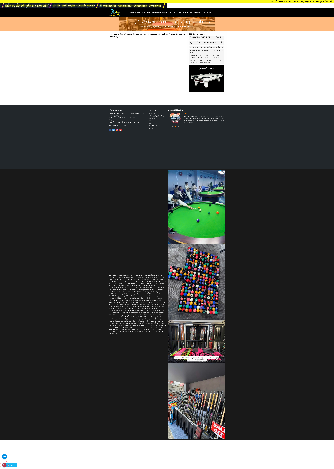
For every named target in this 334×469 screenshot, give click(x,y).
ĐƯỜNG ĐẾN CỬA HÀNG (159, 13)
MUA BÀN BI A (208, 13)
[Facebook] (110, 130)
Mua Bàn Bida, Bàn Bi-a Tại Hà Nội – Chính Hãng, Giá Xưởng (206, 51)
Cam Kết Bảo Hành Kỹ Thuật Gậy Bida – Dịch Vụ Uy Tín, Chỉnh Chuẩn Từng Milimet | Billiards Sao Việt (206, 56)
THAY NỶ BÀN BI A (196, 13)
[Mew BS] (206, 78)
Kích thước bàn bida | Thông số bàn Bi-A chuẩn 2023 (206, 47)
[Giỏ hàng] (233, 13)
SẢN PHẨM (172, 13)
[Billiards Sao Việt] (124, 12)
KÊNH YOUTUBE (135, 13)
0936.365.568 (131, 118)
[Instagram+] (117, 130)
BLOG (179, 13)
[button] (172, 126)
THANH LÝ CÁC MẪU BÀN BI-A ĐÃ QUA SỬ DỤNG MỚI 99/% (205, 38)
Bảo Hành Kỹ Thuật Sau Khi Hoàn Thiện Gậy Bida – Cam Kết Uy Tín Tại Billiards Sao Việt (206, 61)
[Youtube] (120, 130)
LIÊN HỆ (185, 13)
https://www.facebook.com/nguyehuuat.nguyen (124, 122)
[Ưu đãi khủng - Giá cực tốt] (83, 5)
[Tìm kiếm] (226, 13)
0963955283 (121, 118)
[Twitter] (113, 130)
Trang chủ (142, 26)
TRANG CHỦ (146, 13)
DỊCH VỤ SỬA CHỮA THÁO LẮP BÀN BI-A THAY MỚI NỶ (206, 43)
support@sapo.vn (118, 116)
